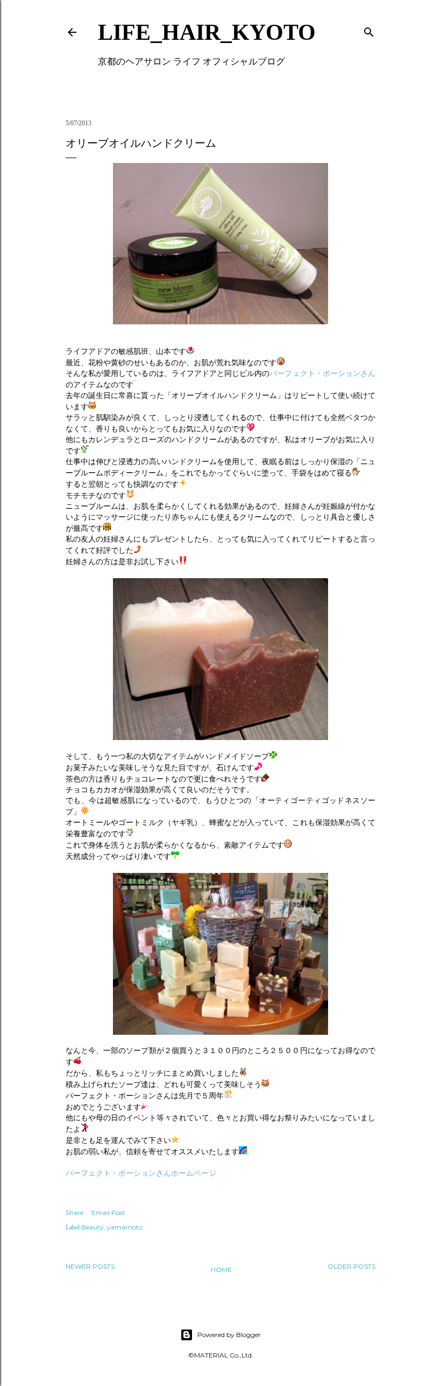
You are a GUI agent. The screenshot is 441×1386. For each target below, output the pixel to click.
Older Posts (351, 1266)
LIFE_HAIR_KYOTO (207, 32)
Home (221, 1270)
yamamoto (125, 1227)
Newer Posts (90, 1266)
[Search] (368, 29)
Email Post (108, 1213)
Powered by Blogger (229, 1335)
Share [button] (74, 1213)
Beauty (92, 1227)
